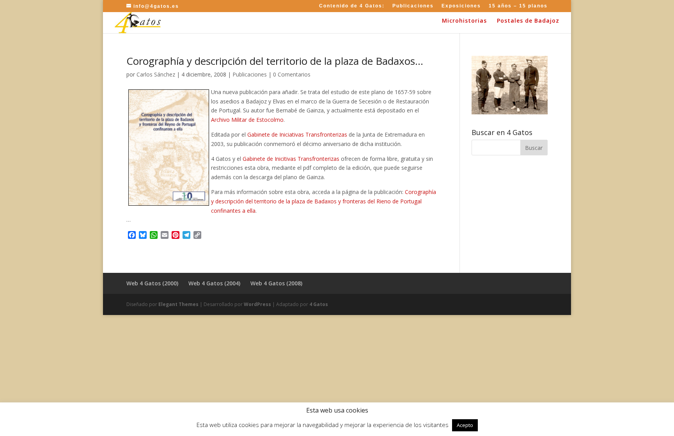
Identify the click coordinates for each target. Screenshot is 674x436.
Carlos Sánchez (156, 74)
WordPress (257, 304)
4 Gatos (318, 304)
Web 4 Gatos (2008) (276, 283)
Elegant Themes (178, 304)
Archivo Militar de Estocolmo (247, 119)
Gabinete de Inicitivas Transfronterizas (291, 158)
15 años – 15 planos (518, 6)
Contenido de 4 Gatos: (352, 6)
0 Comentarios (291, 74)
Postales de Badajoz (528, 21)
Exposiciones (461, 6)
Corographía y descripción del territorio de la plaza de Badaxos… (274, 61)
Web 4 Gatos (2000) (152, 283)
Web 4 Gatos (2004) (214, 283)
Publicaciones (413, 6)
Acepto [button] (465, 425)
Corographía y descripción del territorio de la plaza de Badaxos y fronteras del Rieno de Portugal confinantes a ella (323, 201)
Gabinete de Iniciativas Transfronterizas (297, 134)
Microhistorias (464, 21)
